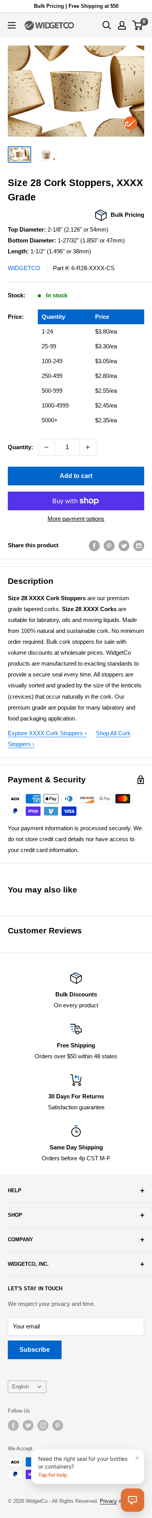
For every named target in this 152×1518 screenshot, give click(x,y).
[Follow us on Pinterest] (57, 1425)
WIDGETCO (24, 268)
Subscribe (34, 1349)
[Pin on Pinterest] (109, 545)
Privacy (108, 1501)
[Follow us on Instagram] (42, 1425)
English (20, 1387)
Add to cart (76, 476)
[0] (138, 25)
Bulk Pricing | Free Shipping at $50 (76, 6)
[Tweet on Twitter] (123, 545)
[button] (132, 1500)
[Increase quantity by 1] (88, 447)
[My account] (122, 25)
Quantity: (20, 447)
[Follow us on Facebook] (13, 1425)
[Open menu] (12, 25)
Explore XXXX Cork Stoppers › (47, 733)
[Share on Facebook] (94, 545)
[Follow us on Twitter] (28, 1425)
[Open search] (107, 25)
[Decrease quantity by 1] (46, 447)
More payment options (76, 518)
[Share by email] (138, 545)
